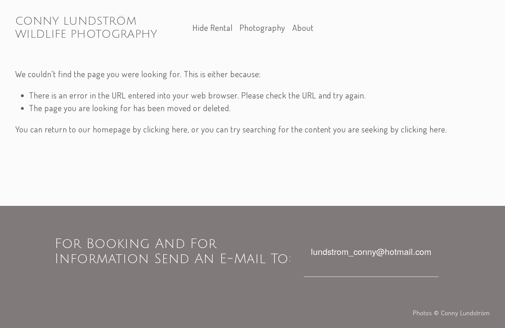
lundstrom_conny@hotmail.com (371, 251)
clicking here (165, 129)
